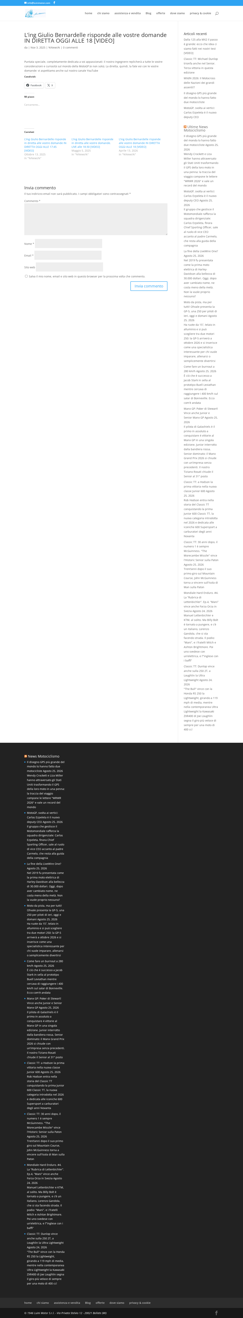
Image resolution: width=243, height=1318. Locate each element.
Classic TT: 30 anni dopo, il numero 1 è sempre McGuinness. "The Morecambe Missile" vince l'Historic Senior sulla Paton (201, 551)
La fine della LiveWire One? (201, 251)
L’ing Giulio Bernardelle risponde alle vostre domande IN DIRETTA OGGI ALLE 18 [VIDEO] (140, 143)
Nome (29, 244)
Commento (32, 201)
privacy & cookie (200, 13)
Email (29, 255)
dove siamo (177, 13)
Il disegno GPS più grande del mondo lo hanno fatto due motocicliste (200, 97)
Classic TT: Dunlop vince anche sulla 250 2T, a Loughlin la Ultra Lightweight (45, 1238)
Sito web (29, 267)
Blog (148, 13)
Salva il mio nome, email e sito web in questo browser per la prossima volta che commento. (87, 276)
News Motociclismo (43, 756)
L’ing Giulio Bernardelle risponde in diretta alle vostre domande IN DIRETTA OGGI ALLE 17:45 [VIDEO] (45, 144)
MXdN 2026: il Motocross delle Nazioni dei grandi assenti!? (199, 82)
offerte (160, 13)
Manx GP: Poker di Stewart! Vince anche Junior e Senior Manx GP (201, 413)
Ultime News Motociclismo (196, 128)
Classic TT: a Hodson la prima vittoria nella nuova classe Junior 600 (200, 486)
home (88, 13)
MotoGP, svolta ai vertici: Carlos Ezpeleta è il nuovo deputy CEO (200, 112)
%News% (54, 47)
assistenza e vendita (127, 13)
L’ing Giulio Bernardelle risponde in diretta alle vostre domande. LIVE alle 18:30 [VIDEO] (92, 143)
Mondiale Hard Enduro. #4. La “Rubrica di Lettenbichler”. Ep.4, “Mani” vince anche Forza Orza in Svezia (201, 602)
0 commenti (70, 47)
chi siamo (103, 13)
